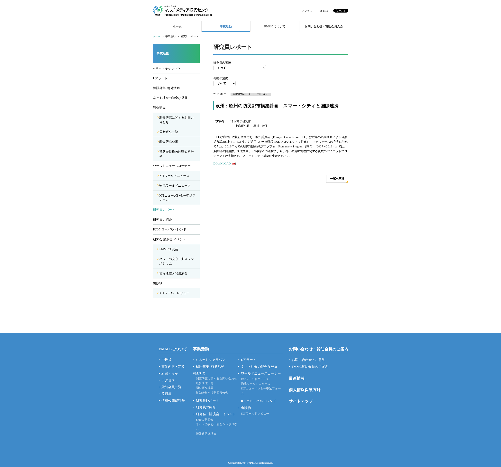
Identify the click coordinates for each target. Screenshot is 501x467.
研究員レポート (164, 209)
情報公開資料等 (173, 400)
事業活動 (226, 26)
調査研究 (159, 107)
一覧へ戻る (337, 178)
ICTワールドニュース (174, 175)
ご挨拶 (166, 360)
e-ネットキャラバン (166, 68)
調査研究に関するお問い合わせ (176, 120)
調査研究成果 (168, 141)
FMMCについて (274, 26)
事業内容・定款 (173, 367)
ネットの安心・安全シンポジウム (176, 261)
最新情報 (297, 378)
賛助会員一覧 (171, 387)
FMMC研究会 (168, 249)
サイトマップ (301, 401)
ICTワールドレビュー (174, 293)
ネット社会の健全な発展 (170, 97)
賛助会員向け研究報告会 (212, 392)
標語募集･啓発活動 (166, 88)
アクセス (307, 10)
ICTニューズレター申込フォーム (177, 197)
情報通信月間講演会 (173, 273)
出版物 (157, 283)
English (324, 10)
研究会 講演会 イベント (169, 239)
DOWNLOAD (222, 163)
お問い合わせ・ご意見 (308, 360)
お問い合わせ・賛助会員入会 (324, 26)
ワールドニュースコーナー (172, 165)
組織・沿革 (169, 373)
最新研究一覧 (168, 132)
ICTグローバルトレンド (169, 229)
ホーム (177, 26)
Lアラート (160, 78)
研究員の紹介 (162, 219)
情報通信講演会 (206, 433)
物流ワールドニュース (175, 185)
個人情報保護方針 (305, 390)
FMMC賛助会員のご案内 (310, 367)
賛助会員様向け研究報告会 (176, 154)
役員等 (166, 394)
